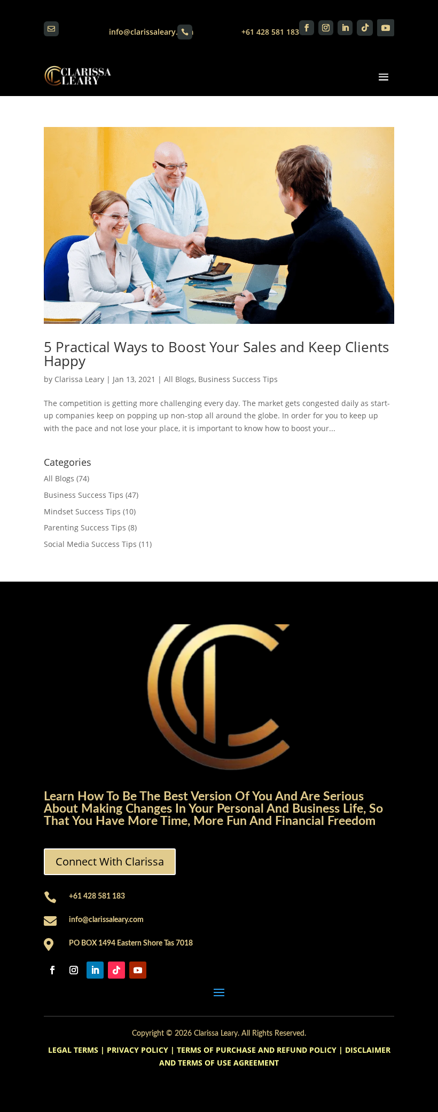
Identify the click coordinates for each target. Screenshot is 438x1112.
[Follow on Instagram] (325, 27)
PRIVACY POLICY (137, 1050)
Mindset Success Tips (82, 511)
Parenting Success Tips (85, 527)
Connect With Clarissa (110, 861)
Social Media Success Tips (90, 544)
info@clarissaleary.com (151, 32)
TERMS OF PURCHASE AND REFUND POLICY (257, 1050)
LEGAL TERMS (73, 1050)
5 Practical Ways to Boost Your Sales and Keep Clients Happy (216, 353)
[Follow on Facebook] (306, 27)
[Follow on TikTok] (365, 28)
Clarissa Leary (79, 379)
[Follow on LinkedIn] (345, 27)
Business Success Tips (238, 379)
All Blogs (179, 379)
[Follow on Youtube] (385, 27)
